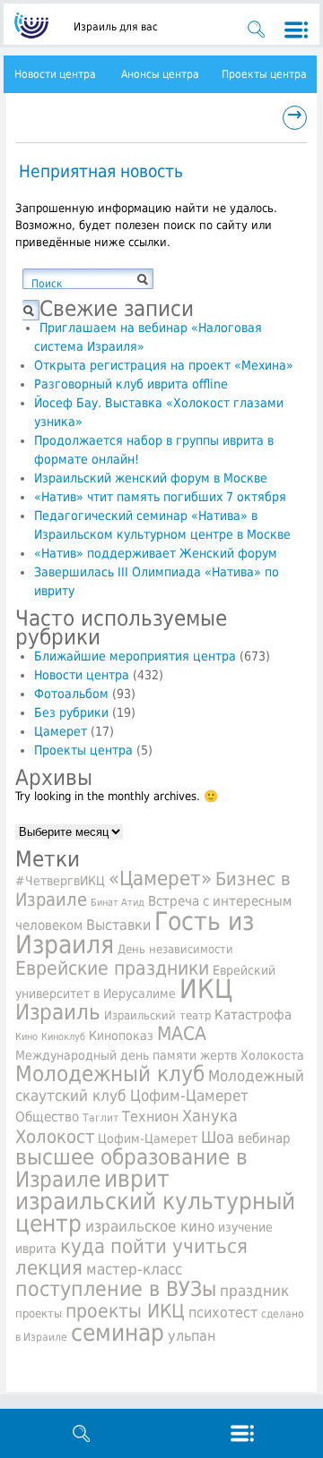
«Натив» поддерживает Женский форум (155, 553)
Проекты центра (264, 74)
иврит (137, 1178)
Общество (47, 1117)
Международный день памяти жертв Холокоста (159, 1055)
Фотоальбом (71, 693)
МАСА (181, 1033)
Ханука (210, 1115)
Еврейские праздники (112, 968)
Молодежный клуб (110, 1074)
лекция (49, 1267)
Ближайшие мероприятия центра (135, 656)
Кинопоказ (121, 1035)
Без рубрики (71, 712)
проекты (38, 1313)
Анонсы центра (160, 74)
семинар (117, 1332)
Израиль (57, 1012)
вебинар (264, 1138)
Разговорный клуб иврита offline (131, 384)
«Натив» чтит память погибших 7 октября (160, 497)
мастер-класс (134, 1269)
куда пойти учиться (154, 1246)
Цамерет (60, 731)
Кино (26, 1036)
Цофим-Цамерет (147, 1138)
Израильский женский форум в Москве (150, 478)
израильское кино (149, 1226)
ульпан (191, 1335)
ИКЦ (205, 989)
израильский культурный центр (155, 1212)
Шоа (217, 1138)
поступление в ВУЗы (115, 1288)
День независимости (175, 949)
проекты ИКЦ (125, 1311)
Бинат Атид (117, 902)
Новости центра (55, 74)
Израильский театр (157, 1015)
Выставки (118, 925)
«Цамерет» (160, 878)
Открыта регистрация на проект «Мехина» (163, 365)
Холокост (54, 1136)
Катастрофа (253, 1015)
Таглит (100, 1118)
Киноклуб (63, 1037)
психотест (223, 1312)
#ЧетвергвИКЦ (60, 881)
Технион (150, 1116)
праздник (254, 1291)
